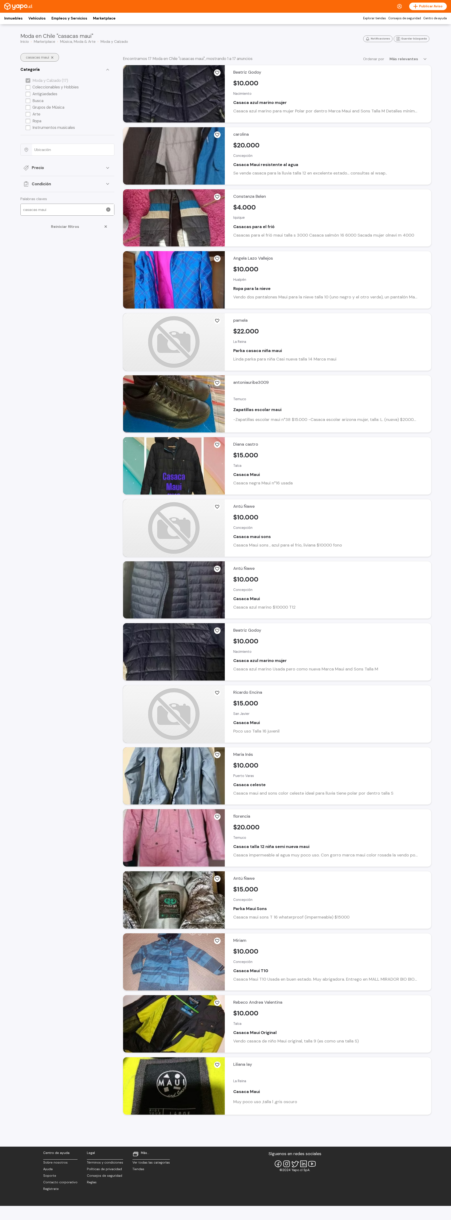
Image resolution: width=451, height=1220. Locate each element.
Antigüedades (44, 93)
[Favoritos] (217, 72)
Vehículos (37, 18)
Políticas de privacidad (104, 1169)
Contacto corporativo (60, 1182)
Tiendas (138, 1169)
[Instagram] (286, 1164)
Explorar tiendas (374, 18)
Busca (37, 100)
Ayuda (48, 1169)
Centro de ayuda (435, 18)
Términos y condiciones (105, 1163)
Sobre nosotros (55, 1163)
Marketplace (104, 18)
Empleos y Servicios (69, 18)
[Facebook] (278, 1164)
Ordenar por (373, 58)
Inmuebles (13, 18)
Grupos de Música (48, 107)
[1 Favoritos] (217, 878)
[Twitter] (295, 1164)
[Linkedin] (303, 1164)
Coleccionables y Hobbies (55, 87)
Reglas (92, 1182)
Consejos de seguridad (404, 18)
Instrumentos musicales (53, 127)
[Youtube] (312, 1164)
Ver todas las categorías (151, 1163)
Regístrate (51, 1189)
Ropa (36, 120)
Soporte (49, 1176)
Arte (36, 114)
